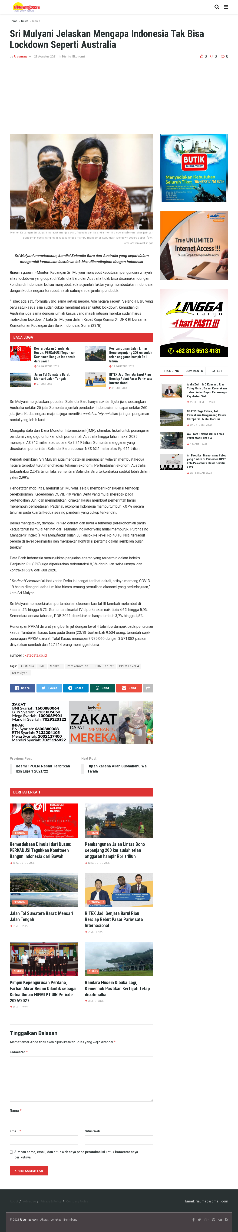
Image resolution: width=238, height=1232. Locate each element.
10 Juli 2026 (20, 1007)
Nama (16, 1110)
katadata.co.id (36, 655)
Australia (27, 666)
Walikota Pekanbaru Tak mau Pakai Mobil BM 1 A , (205, 436)
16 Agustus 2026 (47, 366)
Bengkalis (96, 902)
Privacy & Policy (51, 1201)
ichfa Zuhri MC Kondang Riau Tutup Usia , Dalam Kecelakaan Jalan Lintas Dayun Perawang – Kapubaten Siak (207, 390)
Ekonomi (78, 56)
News (24, 21)
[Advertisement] (119, 94)
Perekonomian (77, 666)
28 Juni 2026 (95, 1001)
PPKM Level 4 (129, 666)
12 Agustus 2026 (122, 366)
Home (13, 21)
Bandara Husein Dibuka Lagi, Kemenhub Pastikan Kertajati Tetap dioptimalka (117, 988)
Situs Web (92, 1131)
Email (15, 1131)
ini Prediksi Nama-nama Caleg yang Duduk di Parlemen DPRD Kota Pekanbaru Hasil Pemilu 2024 (206, 461)
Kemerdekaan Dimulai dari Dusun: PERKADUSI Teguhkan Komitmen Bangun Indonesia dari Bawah (40, 850)
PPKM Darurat (104, 666)
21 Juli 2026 (44, 383)
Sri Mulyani (20, 673)
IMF (42, 666)
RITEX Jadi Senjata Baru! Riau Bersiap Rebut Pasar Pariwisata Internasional (130, 379)
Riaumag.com (29, 1219)
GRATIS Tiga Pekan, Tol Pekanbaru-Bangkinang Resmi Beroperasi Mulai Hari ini (206, 415)
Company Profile (77, 1201)
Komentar (19, 1052)
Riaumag (20, 56)
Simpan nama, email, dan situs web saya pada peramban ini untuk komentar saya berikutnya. (76, 1154)
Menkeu (56, 666)
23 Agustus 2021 (45, 56)
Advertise (29, 1201)
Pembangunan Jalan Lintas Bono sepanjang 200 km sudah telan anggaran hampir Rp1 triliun (115, 850)
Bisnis (36, 21)
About (14, 1201)
